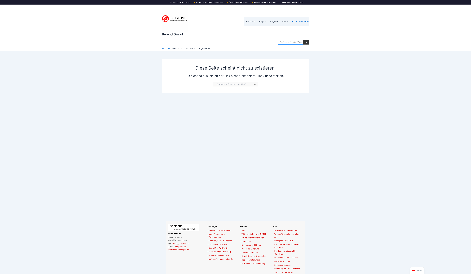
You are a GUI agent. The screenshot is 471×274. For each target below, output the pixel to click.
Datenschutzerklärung (251, 245)
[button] (265, 21)
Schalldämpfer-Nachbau (219, 255)
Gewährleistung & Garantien (254, 256)
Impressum (246, 241)
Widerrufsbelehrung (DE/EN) (254, 234)
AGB (243, 230)
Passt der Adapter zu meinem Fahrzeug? (287, 245)
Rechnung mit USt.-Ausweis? (287, 268)
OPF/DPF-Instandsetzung (220, 252)
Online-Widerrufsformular (253, 238)
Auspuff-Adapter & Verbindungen (217, 235)
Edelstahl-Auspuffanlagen (220, 230)
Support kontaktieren (283, 272)
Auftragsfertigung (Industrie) (221, 259)
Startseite (166, 48)
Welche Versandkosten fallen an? (287, 235)
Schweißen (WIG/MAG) (218, 248)
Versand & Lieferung (250, 249)
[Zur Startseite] (186, 227)
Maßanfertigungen (282, 261)
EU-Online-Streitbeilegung (253, 263)
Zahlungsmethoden (250, 252)
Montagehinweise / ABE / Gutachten (285, 252)
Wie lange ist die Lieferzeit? (286, 230)
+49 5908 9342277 (180, 244)
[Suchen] (306, 42)
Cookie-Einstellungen (251, 260)
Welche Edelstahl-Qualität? (286, 257)
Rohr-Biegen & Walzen (218, 244)
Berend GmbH (172, 34)
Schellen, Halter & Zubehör (220, 241)
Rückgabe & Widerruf (283, 241)
